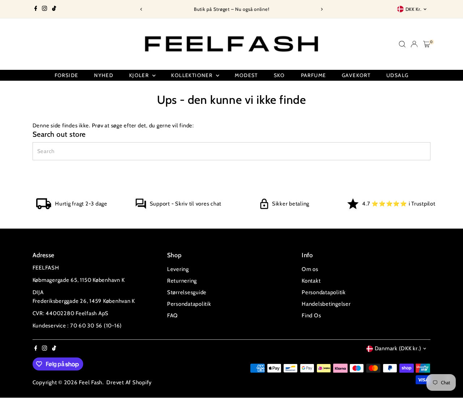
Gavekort (356, 75)
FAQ (172, 315)
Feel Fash (90, 382)
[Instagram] (44, 9)
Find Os (311, 315)
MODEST (246, 75)
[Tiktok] (54, 9)
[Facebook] (36, 9)
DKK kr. (413, 9)
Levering (178, 269)
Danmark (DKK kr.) (398, 348)
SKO (279, 75)
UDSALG (397, 75)
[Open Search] (402, 44)
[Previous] (141, 9)
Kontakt (311, 281)
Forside (66, 75)
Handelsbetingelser (326, 304)
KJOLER (139, 75)
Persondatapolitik (189, 304)
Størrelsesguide (187, 292)
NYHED (103, 75)
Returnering (182, 281)
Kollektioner (192, 75)
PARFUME (313, 75)
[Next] (321, 9)
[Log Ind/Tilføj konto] (414, 44)
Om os (310, 269)
